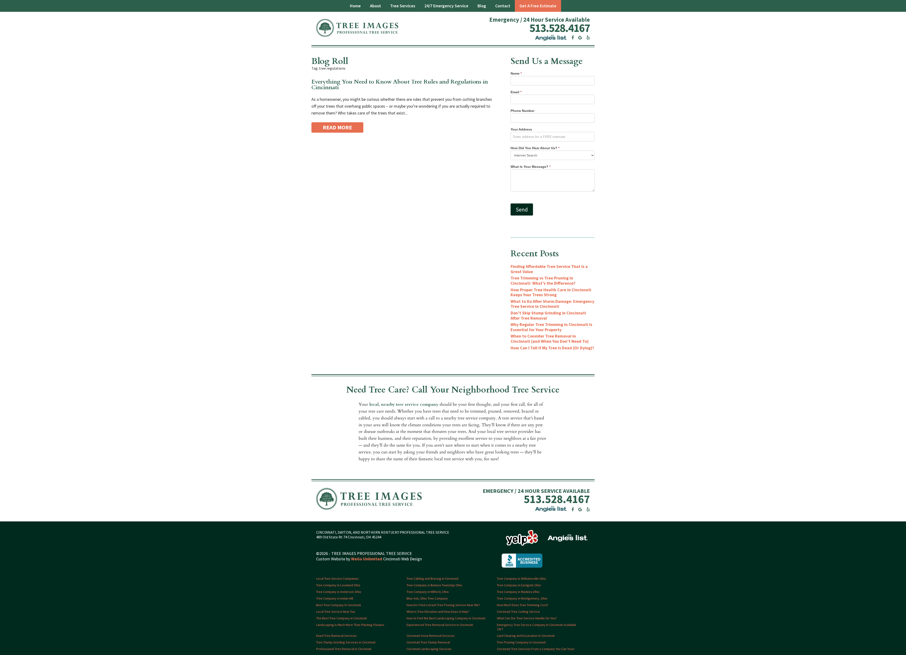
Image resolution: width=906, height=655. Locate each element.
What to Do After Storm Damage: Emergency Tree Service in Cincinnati (552, 304)
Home (355, 5)
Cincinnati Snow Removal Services (431, 636)
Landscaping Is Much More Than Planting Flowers (350, 625)
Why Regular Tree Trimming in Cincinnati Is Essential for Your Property (551, 327)
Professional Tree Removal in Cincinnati (343, 649)
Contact (502, 5)
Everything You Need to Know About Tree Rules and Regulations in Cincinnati (399, 84)
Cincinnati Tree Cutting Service (518, 611)
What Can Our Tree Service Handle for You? (527, 618)
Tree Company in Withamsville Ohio (521, 578)
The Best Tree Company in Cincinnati (341, 618)
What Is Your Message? (530, 167)
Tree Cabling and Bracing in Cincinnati (432, 578)
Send (522, 209)
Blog (482, 5)
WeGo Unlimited (366, 559)
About (375, 5)
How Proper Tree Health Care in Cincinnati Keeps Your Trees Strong (551, 292)
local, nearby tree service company (403, 404)
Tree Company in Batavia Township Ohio (434, 585)
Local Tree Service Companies (337, 578)
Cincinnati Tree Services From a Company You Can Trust (535, 649)
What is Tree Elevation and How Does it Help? (438, 611)
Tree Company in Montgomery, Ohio (522, 598)
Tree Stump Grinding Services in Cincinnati (345, 642)
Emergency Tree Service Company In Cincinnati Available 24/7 (536, 627)
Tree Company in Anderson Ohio (338, 592)
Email (516, 92)
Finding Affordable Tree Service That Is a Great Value (549, 269)
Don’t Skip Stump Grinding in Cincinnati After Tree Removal (548, 315)
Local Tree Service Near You (335, 611)
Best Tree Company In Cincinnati (338, 605)
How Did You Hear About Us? (535, 148)
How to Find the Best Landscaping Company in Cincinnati (446, 618)
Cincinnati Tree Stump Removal (428, 642)
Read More (337, 127)
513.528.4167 (559, 28)
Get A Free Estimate (538, 5)
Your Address (521, 129)
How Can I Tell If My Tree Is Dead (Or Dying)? (552, 348)
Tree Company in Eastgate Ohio (519, 585)
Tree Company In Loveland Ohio (338, 585)
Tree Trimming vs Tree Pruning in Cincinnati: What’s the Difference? (543, 280)
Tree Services (402, 5)
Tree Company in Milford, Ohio (428, 592)
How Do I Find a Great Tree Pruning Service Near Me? (443, 605)
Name (516, 73)
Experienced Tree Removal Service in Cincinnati (440, 625)
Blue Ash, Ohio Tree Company (427, 598)
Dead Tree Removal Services (336, 636)
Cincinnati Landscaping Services (429, 649)
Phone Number (522, 111)
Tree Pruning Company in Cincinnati (521, 642)
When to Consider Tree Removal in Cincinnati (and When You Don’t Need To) (550, 338)
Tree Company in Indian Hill (334, 598)
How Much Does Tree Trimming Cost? (522, 605)
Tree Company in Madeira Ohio (518, 592)
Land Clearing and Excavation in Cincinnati (526, 636)
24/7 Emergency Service (446, 5)
